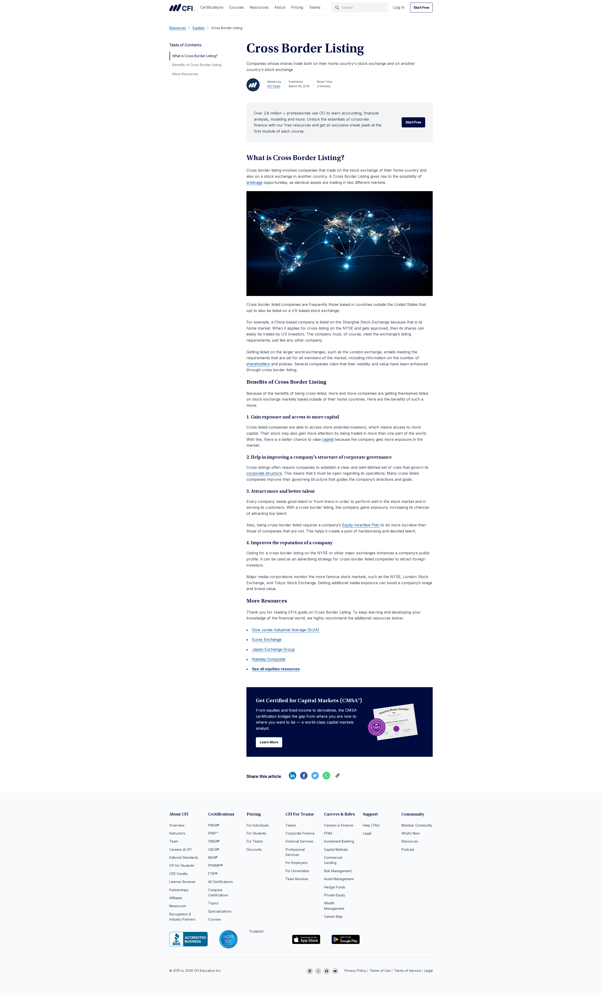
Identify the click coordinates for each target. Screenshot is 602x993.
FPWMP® (215, 865)
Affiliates (175, 898)
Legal (367, 833)
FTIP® (213, 874)
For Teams (255, 841)
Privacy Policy (355, 971)
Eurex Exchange (266, 639)
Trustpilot (256, 931)
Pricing (297, 7)
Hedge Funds (334, 887)
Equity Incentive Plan (361, 525)
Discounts (254, 849)
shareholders (258, 364)
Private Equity (334, 895)
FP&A (328, 833)
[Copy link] (337, 778)
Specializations (219, 911)
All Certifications (220, 882)
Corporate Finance (300, 833)
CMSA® (214, 841)
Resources (259, 7)
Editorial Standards (183, 857)
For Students (256, 833)
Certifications (211, 7)
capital (328, 439)
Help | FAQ (371, 825)
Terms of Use (380, 971)
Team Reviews (296, 879)
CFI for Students (181, 865)
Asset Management (339, 879)
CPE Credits (178, 874)
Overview (176, 825)
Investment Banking (339, 841)
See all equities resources (276, 668)
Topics (213, 903)
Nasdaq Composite (268, 659)
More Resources (185, 74)
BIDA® (213, 857)
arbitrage (254, 182)
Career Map (333, 916)
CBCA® (213, 849)
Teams (315, 7)
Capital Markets (336, 849)
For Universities (297, 871)
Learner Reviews (182, 882)
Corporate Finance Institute (182, 7)
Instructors (177, 833)
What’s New (410, 833)
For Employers (296, 863)
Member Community (416, 825)
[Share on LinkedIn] (292, 778)
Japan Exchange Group (273, 649)
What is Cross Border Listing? (195, 56)
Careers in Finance (338, 825)
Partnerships (179, 890)
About (279, 7)
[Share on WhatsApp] (326, 778)
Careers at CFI (180, 849)
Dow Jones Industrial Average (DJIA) (285, 629)
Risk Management (338, 871)
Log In (398, 7)
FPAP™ (213, 833)
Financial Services (299, 841)
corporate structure (264, 473)
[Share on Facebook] (304, 778)
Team (173, 841)
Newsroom (177, 906)
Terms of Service (407, 971)
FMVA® (213, 825)
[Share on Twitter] (315, 778)
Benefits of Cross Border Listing (197, 65)
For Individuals (258, 825)
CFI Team (273, 86)
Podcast (407, 849)
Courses (236, 7)
